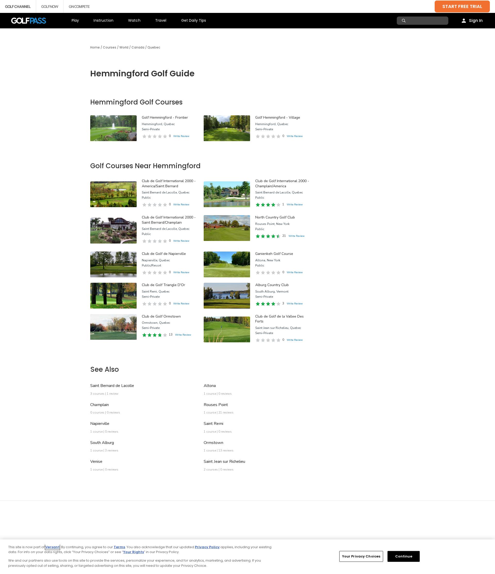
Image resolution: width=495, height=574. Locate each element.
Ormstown (213, 443)
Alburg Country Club (272, 284)
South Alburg (102, 443)
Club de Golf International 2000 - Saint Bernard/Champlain (169, 220)
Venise (96, 461)
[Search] (404, 21)
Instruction (103, 20)
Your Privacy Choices (361, 556)
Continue (403, 556)
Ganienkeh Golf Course (274, 253)
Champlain (99, 405)
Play (75, 20)
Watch (134, 20)
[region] (247, 556)
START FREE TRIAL (462, 6)
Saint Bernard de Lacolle (112, 386)
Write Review (181, 136)
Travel (161, 20)
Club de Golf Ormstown (161, 316)
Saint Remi (213, 423)
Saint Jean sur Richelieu (224, 461)
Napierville (99, 423)
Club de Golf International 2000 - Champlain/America (282, 184)
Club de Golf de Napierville (164, 253)
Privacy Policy (207, 547)
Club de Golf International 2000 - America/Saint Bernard (169, 184)
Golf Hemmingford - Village (277, 117)
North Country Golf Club (275, 217)
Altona (210, 386)
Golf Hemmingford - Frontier (165, 117)
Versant (52, 547)
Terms (119, 547)
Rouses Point (216, 405)
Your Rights (133, 551)
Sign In (476, 20)
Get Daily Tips (193, 20)
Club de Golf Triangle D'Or (163, 284)
